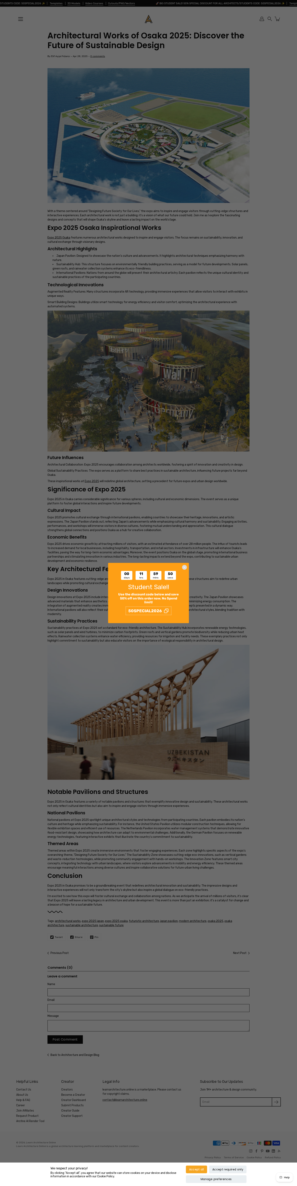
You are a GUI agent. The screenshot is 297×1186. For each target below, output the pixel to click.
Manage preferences (216, 1179)
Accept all (196, 1169)
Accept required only (227, 1169)
